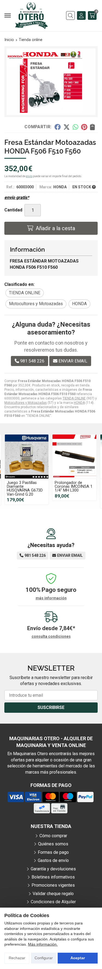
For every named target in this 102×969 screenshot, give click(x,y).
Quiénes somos (53, 843)
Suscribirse (51, 707)
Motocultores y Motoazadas (25, 403)
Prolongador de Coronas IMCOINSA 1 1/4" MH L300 (73, 486)
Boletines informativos (53, 877)
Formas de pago (53, 852)
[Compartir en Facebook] (57, 126)
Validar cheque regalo (53, 893)
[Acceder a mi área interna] (81, 15)
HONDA (79, 403)
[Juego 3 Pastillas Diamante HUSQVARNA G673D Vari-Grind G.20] (27, 457)
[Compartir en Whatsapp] (75, 126)
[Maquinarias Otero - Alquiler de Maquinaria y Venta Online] (31, 15)
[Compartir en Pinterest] (84, 126)
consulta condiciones (51, 636)
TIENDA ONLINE (74, 398)
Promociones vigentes (53, 885)
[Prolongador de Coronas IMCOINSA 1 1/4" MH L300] (74, 457)
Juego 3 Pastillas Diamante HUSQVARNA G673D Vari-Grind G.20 (25, 488)
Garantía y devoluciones (53, 868)
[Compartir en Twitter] (66, 126)
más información (51, 598)
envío (29, 176)
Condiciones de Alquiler (53, 901)
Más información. (43, 944)
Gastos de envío (53, 860)
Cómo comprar (53, 835)
